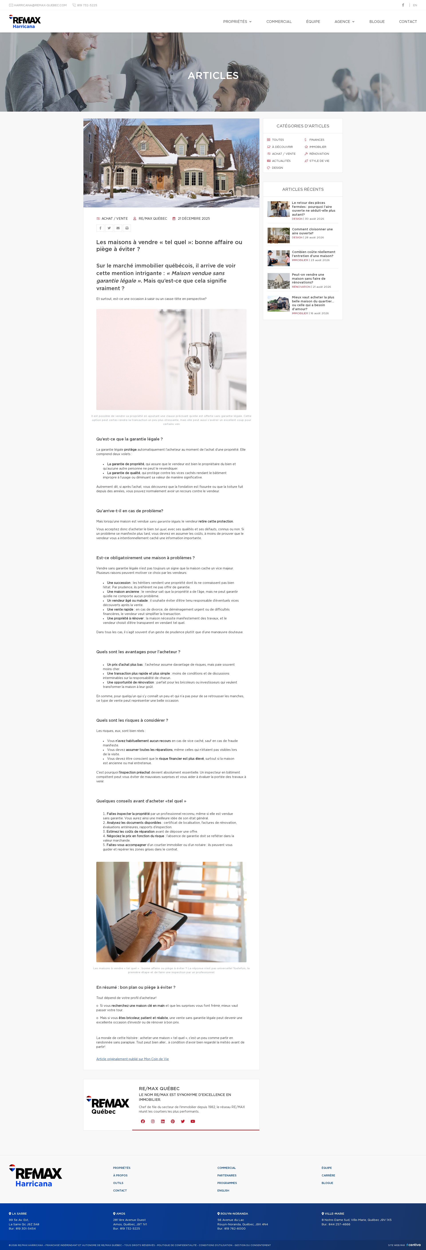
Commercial (279, 22)
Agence (342, 22)
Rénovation (319, 154)
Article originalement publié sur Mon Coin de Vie (132, 1059)
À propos (120, 1175)
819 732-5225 (87, 5)
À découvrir (282, 147)
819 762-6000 (235, 1228)
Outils (118, 1183)
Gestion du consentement (253, 1245)
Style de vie (319, 161)
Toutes (277, 140)
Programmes (227, 1183)
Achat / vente (114, 218)
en (415, 5)
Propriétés (235, 22)
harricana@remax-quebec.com (40, 5)
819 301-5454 (26, 1228)
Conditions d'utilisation (215, 1245)
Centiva (413, 1244)
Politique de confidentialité (177, 1245)
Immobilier (317, 147)
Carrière (328, 1175)
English (223, 1190)
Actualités (281, 161)
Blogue (377, 22)
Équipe (313, 22)
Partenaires (227, 1175)
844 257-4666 (339, 1224)
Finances (316, 140)
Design (277, 168)
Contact (408, 22)
